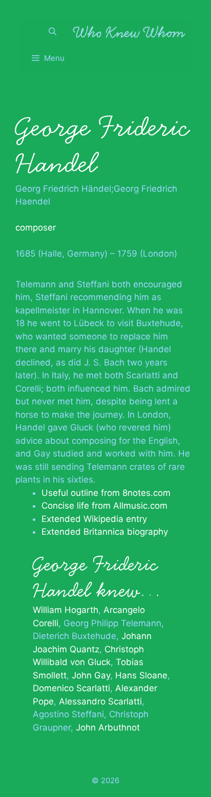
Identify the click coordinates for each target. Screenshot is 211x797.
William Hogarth (65, 610)
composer (35, 227)
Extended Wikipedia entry (94, 519)
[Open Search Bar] (52, 31)
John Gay (91, 675)
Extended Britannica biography (104, 532)
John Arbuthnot (108, 727)
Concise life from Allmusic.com (104, 505)
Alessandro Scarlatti (100, 701)
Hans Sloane (141, 675)
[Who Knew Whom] (129, 31)
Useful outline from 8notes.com (106, 493)
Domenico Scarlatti (71, 688)
